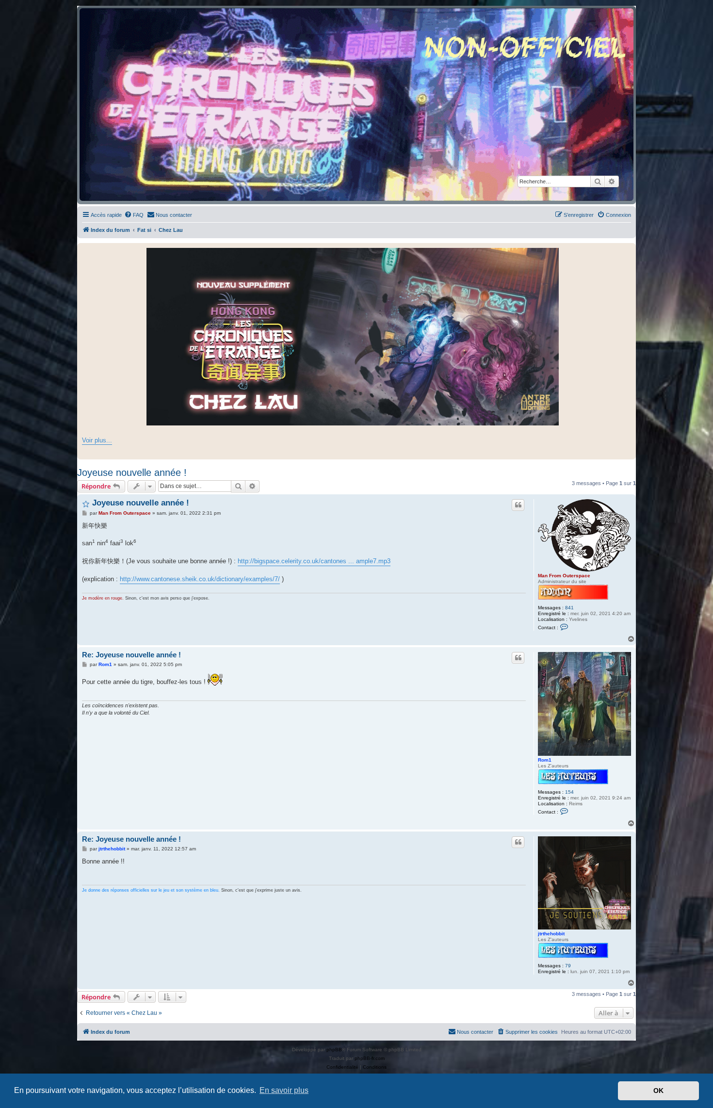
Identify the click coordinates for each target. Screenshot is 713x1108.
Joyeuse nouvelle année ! (132, 472)
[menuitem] (134, 215)
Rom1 (544, 760)
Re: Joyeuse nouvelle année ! (131, 655)
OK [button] (658, 1090)
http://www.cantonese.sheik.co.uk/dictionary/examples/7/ (200, 579)
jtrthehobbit (551, 933)
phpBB (334, 1049)
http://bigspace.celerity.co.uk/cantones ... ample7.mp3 (314, 561)
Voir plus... (97, 440)
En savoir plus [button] (283, 1090)
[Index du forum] (356, 104)
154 (569, 792)
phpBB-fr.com (370, 1058)
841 (569, 607)
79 (568, 965)
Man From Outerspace (564, 575)
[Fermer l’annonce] (628, 251)
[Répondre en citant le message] (518, 505)
